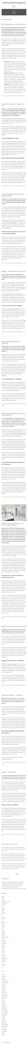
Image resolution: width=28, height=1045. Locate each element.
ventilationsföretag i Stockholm (17, 433)
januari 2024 (4, 1008)
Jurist (3, 929)
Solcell (3, 950)
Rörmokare (13, 762)
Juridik (3, 927)
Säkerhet (3, 945)
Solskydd (3, 951)
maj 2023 (3, 1018)
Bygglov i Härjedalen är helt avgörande (14, 271)
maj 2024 (3, 1002)
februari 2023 (4, 1021)
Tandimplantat (14, 403)
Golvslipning (4, 922)
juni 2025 (3, 985)
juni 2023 (3, 1016)
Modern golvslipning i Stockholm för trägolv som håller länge (14, 888)
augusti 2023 (4, 1015)
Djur (2, 914)
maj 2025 (3, 987)
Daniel (10, 19)
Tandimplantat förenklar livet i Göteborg (11, 342)
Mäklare (3, 933)
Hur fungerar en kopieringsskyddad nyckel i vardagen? (13, 882)
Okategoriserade (5, 937)
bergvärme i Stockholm (15, 126)
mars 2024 (4, 1005)
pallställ (8, 809)
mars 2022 (4, 1028)
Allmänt (3, 896)
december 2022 (5, 1024)
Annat (12, 263)
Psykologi (4, 940)
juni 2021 (3, 1034)
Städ (2, 953)
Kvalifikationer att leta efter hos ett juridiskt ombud (12, 883)
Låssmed (3, 932)
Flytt (2, 921)
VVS (12, 496)
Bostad (12, 95)
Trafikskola (4, 959)
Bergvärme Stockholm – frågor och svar (13, 105)
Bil (2, 906)
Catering (3, 912)
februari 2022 (4, 1029)
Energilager (4, 917)
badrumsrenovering (6, 901)
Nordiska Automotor (12, 664)
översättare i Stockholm (10, 221)
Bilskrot (12, 685)
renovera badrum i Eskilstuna (11, 563)
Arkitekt (12, 331)
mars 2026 (4, 979)
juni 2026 (3, 976)
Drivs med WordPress (6, 1042)
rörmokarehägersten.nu (7, 759)
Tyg (2, 963)
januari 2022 (4, 1031)
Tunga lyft (4, 961)
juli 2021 (3, 1032)
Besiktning (4, 904)
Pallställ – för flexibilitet (9, 772)
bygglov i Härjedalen (13, 308)
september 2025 (5, 982)
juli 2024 (3, 998)
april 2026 (4, 977)
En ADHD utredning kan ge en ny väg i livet (10, 886)
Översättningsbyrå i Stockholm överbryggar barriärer (13, 195)
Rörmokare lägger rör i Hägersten (12, 695)
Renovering (13, 616)
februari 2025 (4, 992)
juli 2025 (3, 984)
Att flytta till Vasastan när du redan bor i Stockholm (12, 885)
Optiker (3, 938)
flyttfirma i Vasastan (6, 43)
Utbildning (4, 964)
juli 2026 (3, 974)
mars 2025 (4, 990)
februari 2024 (4, 1006)
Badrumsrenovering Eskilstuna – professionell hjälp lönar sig (13, 524)
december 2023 (5, 1010)
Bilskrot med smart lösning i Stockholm (14, 626)
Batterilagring (4, 903)
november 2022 (5, 1026)
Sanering (3, 946)
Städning (3, 956)
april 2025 (4, 989)
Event (3, 919)
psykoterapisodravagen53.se (14, 3)
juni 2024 (3, 1000)
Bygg (12, 834)
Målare (3, 935)
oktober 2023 (4, 1013)
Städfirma (4, 955)
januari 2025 (4, 993)
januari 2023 (4, 1023)
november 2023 (5, 1011)
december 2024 (5, 995)
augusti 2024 (4, 997)
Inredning (4, 925)
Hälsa (3, 924)
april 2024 (4, 1003)
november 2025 (5, 980)
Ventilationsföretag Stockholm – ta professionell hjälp (14, 414)
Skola (3, 948)
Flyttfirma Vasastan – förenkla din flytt (13, 24)
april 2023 (4, 1019)
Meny (14, 6)
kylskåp (3, 930)
